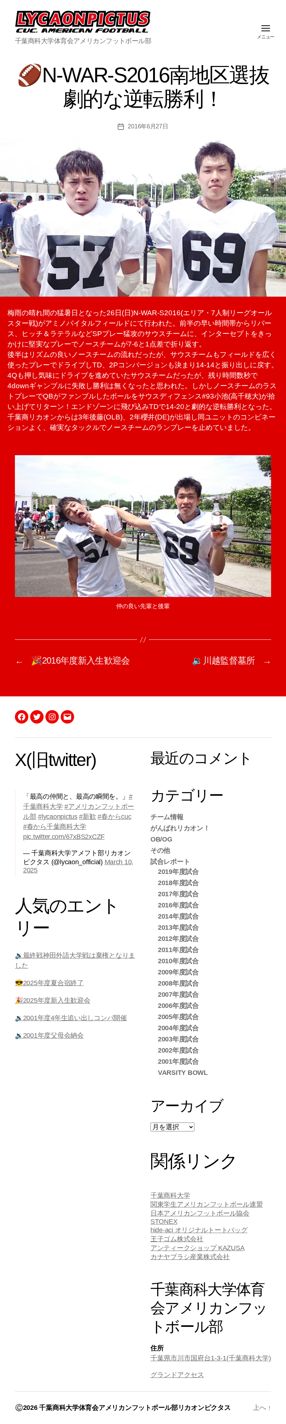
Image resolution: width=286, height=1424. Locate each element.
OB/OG (161, 839)
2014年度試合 (178, 916)
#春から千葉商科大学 (54, 826)
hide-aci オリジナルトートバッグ (199, 1230)
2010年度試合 (178, 961)
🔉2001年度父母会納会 (49, 1035)
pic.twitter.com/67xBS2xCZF (64, 836)
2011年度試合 (178, 950)
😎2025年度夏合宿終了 (49, 983)
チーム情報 (167, 817)
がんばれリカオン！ (180, 828)
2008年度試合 (178, 983)
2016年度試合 (178, 905)
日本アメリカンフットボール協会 (200, 1213)
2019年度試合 (178, 871)
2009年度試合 (178, 972)
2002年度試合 (178, 1050)
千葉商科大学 (170, 1195)
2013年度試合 (178, 927)
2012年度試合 (178, 938)
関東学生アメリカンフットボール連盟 (206, 1204)
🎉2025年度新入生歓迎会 (52, 1000)
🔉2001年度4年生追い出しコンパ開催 (71, 1018)
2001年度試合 (178, 1061)
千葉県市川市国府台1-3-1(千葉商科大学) (210, 1358)
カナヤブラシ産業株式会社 (190, 1257)
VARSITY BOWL (183, 1072)
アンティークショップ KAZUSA (197, 1248)
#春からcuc (114, 816)
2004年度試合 (178, 1028)
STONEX (163, 1221)
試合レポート (170, 861)
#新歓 (87, 816)
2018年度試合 (178, 883)
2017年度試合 (178, 894)
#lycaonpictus (57, 816)
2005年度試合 (178, 1017)
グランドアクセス (177, 1375)
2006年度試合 (178, 1005)
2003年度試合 (178, 1039)
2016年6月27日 (148, 126)
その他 (160, 850)
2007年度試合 (178, 994)
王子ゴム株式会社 (176, 1239)
